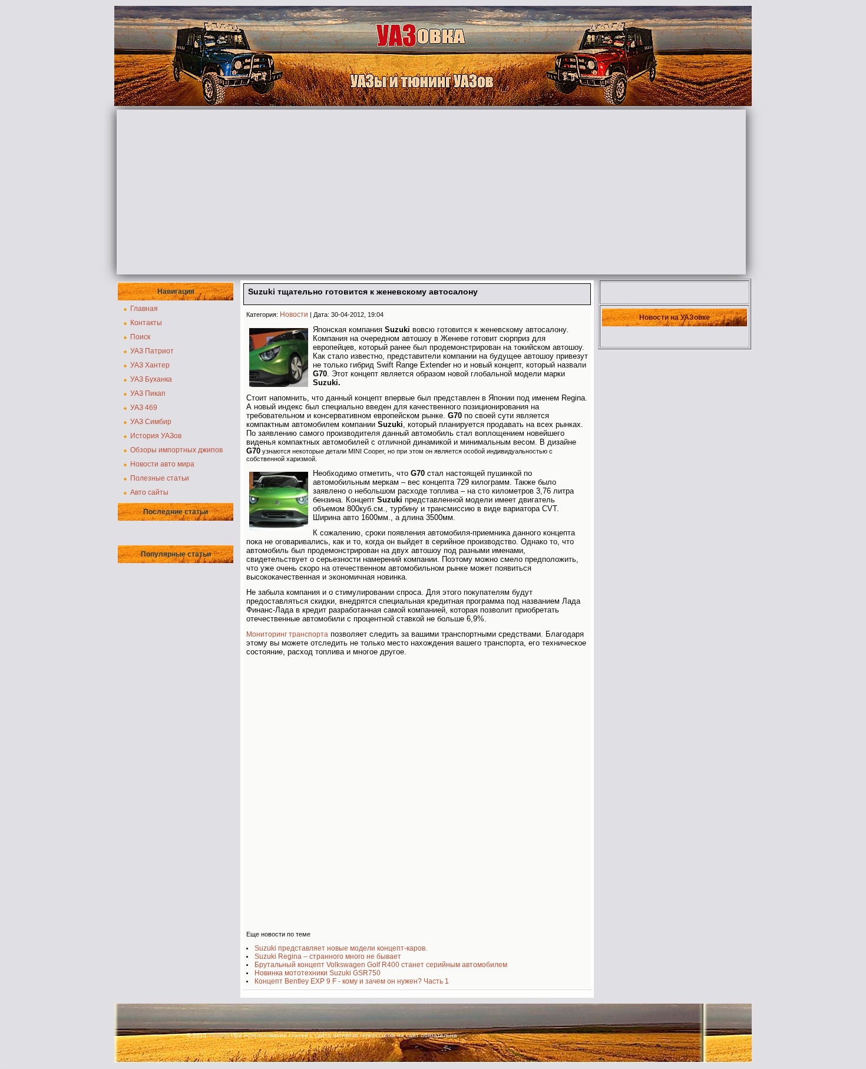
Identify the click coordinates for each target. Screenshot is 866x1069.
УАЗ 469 (143, 407)
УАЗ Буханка (151, 379)
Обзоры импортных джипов (176, 450)
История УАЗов (155, 436)
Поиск (140, 337)
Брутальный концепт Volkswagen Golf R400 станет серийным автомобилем (380, 965)
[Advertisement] (431, 192)
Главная (144, 309)
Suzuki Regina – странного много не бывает (327, 956)
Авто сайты (149, 492)
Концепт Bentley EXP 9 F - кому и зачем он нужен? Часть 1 (351, 981)
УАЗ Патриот (152, 351)
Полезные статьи (159, 478)
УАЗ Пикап (148, 393)
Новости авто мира (162, 464)
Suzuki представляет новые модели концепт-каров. (340, 948)
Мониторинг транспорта (287, 634)
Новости (294, 314)
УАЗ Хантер (150, 365)
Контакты (146, 323)
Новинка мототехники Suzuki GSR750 (317, 973)
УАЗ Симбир (150, 422)
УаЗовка (219, 1035)
